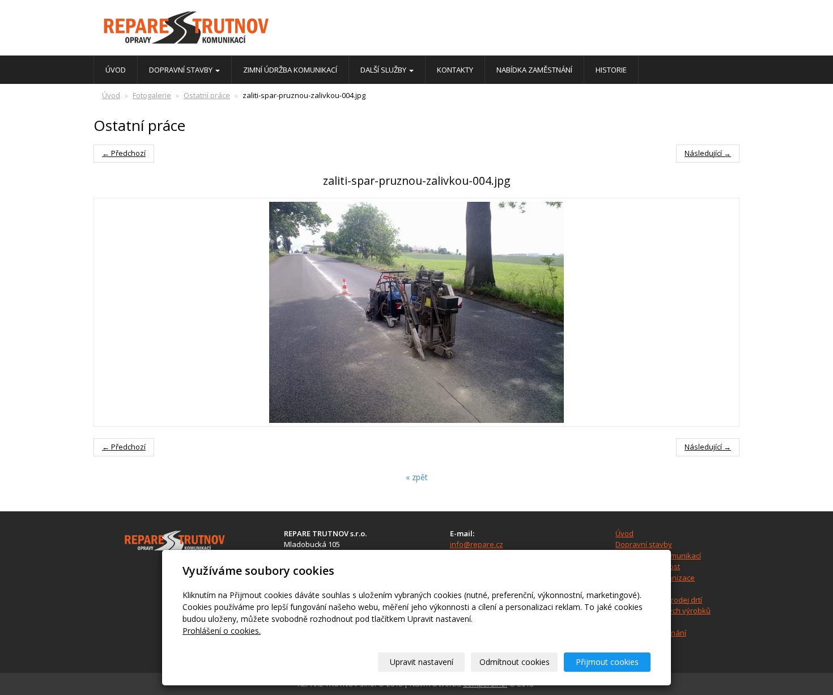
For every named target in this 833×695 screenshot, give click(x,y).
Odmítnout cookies (514, 661)
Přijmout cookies (607, 661)
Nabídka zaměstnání (534, 70)
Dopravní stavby (181, 70)
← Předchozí (124, 153)
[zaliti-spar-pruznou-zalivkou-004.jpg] (417, 312)
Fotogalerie (152, 95)
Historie (611, 70)
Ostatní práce (207, 95)
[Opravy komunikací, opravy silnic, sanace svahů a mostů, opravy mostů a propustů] (196, 28)
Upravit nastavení (421, 661)
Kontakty (455, 70)
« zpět (417, 477)
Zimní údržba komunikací (290, 70)
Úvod (115, 70)
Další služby (384, 70)
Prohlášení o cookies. (221, 630)
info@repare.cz (476, 544)
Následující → (708, 153)
